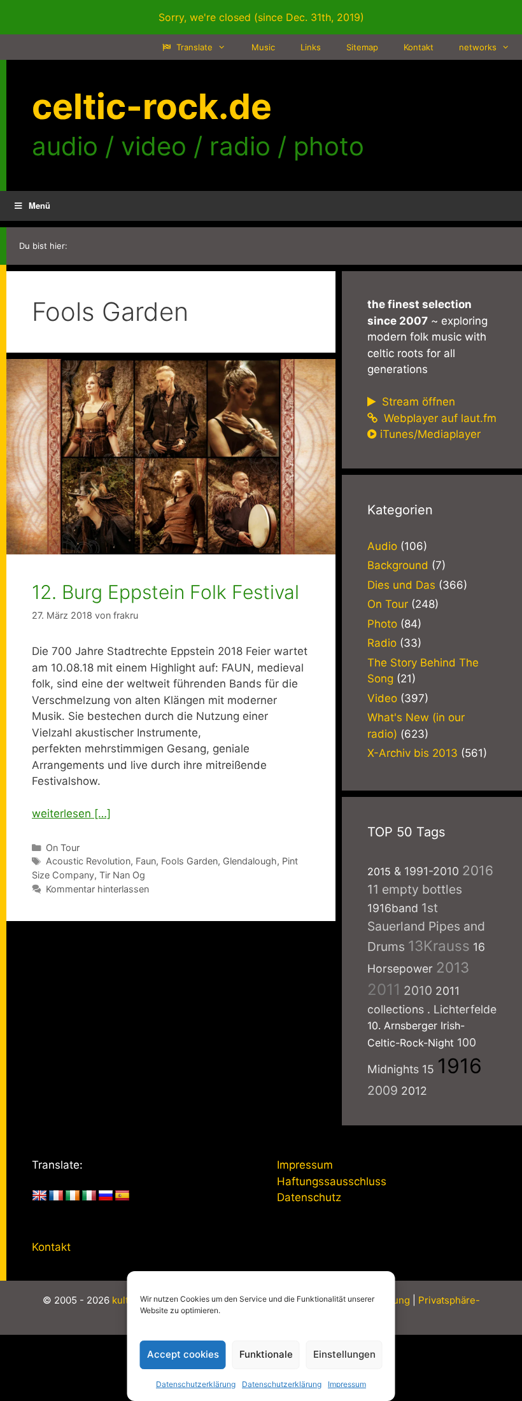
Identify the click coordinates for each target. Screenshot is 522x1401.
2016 (477, 870)
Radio (382, 643)
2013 (452, 967)
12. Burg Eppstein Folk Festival (165, 592)
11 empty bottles (414, 889)
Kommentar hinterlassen (97, 889)
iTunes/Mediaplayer (430, 434)
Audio (382, 546)
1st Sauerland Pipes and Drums (426, 927)
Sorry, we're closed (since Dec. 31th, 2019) (261, 17)
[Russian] (105, 1196)
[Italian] (89, 1196)
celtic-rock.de (152, 106)
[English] (39, 1196)
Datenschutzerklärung (196, 1384)
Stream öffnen (417, 401)
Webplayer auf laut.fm (439, 418)
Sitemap (362, 47)
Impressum (347, 1384)
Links (310, 47)
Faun (146, 860)
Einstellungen (344, 1354)
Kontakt (419, 47)
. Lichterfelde (462, 1009)
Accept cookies (183, 1354)
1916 (459, 1065)
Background (397, 565)
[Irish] (72, 1196)
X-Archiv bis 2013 (412, 753)
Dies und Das (401, 585)
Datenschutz (309, 1197)
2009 (382, 1090)
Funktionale (266, 1354)
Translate (193, 47)
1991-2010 (431, 871)
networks (478, 47)
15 (428, 1069)
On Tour (63, 847)
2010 (418, 990)
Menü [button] (39, 205)
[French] (56, 1196)
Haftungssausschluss (331, 1181)
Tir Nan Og (122, 874)
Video (382, 698)
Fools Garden (189, 860)
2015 (379, 871)
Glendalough (250, 860)
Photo (382, 623)
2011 (383, 989)
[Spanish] (122, 1196)
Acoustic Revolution (88, 860)
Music (263, 47)
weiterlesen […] (71, 813)
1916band (392, 908)
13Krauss (439, 945)
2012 (414, 1090)
